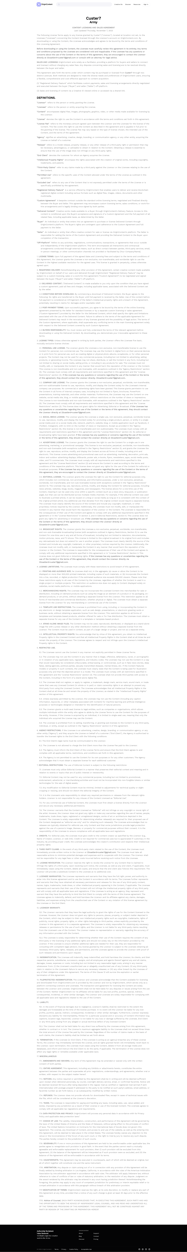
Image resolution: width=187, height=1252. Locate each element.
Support (96, 1233)
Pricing (96, 1239)
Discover (128, 4)
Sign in (146, 4)
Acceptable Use (86, 1249)
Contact (96, 1236)
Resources (137, 4)
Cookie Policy (73, 1249)
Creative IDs (118, 4)
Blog (80, 1236)
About (81, 1233)
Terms (56, 1249)
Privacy (63, 1249)
